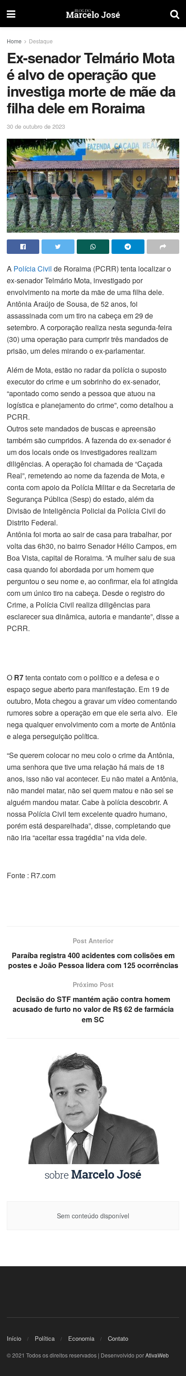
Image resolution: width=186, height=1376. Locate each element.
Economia (81, 1338)
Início (14, 1338)
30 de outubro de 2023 (36, 126)
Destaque (41, 41)
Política (45, 1338)
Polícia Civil (33, 268)
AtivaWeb (157, 1355)
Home (14, 41)
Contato (118, 1338)
